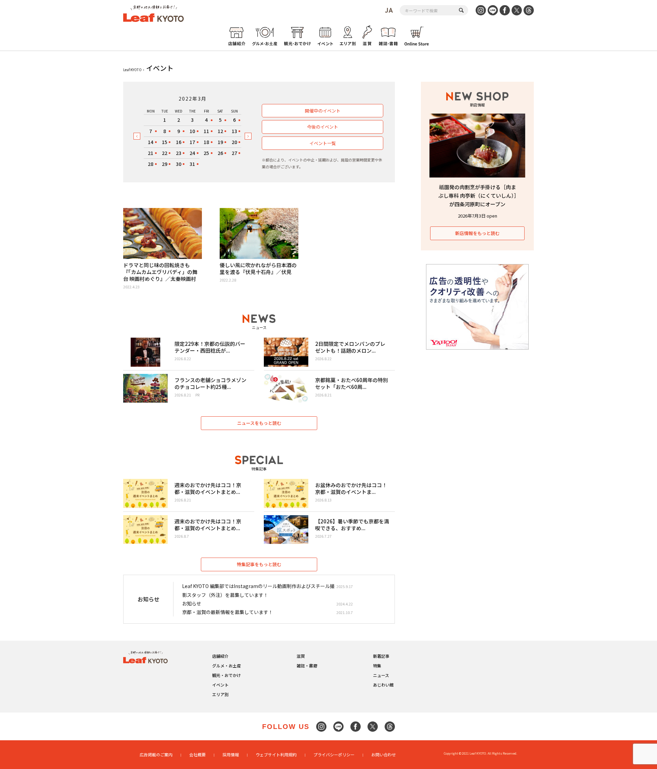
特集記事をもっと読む (259, 564)
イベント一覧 (322, 143)
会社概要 (197, 754)
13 (234, 131)
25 (206, 152)
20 (234, 142)
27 (234, 152)
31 (192, 163)
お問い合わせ (383, 754)
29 (164, 163)
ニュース (381, 675)
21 (150, 152)
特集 (377, 665)
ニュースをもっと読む (259, 423)
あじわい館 (383, 685)
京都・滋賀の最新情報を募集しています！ (227, 612)
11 (206, 131)
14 (150, 142)
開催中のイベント (322, 110)
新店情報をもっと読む (477, 233)
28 (150, 163)
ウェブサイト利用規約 (276, 754)
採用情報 (230, 754)
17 (192, 142)
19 (220, 142)
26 (220, 152)
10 (192, 131)
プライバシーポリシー (334, 754)
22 (164, 152)
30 (178, 163)
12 (220, 131)
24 (192, 152)
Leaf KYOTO (132, 69)
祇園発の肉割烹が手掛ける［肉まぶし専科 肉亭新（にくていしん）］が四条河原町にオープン (477, 195)
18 (206, 142)
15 (164, 142)
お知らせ (191, 603)
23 (178, 152)
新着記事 (381, 656)
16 (178, 142)
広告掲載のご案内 (156, 754)
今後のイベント (322, 126)
